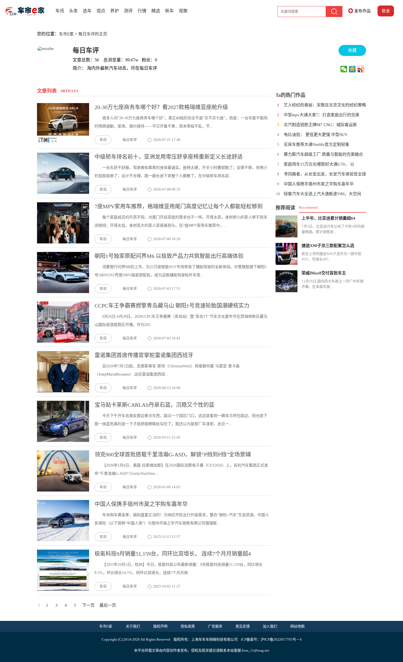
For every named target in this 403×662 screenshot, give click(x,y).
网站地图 (297, 626)
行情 (142, 10)
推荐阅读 (285, 208)
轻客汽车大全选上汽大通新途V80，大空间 (322, 194)
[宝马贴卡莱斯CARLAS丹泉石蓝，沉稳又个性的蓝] (63, 440)
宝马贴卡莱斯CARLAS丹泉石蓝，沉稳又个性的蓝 (154, 405)
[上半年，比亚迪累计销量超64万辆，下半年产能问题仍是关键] (286, 226)
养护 (114, 10)
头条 (73, 10)
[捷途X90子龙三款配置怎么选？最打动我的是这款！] (286, 254)
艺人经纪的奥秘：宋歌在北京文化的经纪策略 (325, 105)
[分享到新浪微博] (360, 69)
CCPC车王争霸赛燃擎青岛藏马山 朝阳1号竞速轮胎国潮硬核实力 (172, 306)
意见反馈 (242, 626)
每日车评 (86, 50)
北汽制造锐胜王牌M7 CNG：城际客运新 (320, 125)
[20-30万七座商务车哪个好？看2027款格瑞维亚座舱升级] (63, 143)
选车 (87, 10)
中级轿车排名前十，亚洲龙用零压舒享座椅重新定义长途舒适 (169, 157)
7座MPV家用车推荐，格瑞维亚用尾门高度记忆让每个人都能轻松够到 (179, 206)
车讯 (59, 10)
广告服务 (215, 626)
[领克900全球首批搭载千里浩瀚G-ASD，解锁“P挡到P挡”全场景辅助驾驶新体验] (63, 490)
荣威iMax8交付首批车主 (324, 273)
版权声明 (160, 626)
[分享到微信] (343, 69)
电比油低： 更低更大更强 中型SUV (316, 134)
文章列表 (47, 91)
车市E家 (66, 34)
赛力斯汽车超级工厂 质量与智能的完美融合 (323, 154)
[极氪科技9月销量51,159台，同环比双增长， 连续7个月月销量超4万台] (63, 589)
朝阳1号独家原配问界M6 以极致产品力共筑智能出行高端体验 (169, 256)
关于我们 (133, 626)
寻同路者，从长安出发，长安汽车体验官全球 (325, 174)
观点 (101, 10)
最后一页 (108, 605)
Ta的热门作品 (290, 95)
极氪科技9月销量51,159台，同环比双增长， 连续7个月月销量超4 (173, 554)
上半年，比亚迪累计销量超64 (328, 218)
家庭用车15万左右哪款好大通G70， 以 (319, 164)
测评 (128, 10)
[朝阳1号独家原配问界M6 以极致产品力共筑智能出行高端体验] (63, 291)
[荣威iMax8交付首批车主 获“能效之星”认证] (286, 281)
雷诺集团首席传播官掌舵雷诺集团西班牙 (144, 355)
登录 (386, 11)
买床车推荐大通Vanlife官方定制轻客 (316, 144)
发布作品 (362, 11)
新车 (169, 10)
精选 (155, 10)
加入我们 (270, 626)
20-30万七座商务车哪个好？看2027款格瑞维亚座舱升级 (161, 107)
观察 (183, 10)
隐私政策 (188, 626)
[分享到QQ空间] (352, 69)
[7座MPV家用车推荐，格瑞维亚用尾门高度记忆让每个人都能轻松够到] (63, 242)
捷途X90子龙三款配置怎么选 (328, 245)
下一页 (88, 605)
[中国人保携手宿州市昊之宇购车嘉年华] (63, 540)
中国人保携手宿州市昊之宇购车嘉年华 (141, 504)
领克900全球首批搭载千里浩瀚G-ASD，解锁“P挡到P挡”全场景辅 (173, 454)
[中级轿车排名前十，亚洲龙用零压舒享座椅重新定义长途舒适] (63, 192)
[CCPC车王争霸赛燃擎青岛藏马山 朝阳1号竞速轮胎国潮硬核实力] (63, 341)
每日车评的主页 (92, 34)
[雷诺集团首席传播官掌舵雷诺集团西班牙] (63, 391)
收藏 (352, 50)
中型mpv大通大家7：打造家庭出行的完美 (321, 115)
